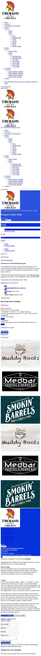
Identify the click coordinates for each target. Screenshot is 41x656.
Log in (3, 86)
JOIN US (8, 86)
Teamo (12, 553)
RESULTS (4, 334)
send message (6, 642)
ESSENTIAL (19, 615)
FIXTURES (4, 332)
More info (23, 564)
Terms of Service (13, 646)
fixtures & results (10, 231)
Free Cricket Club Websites (9, 550)
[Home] (10, 19)
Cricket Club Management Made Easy (12, 548)
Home (6, 244)
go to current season (7, 260)
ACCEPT (7, 615)
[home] (10, 127)
